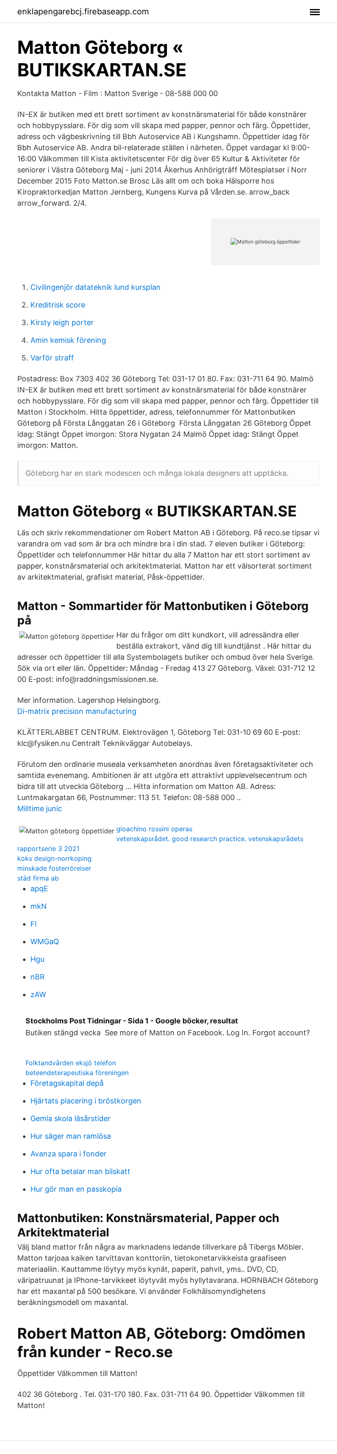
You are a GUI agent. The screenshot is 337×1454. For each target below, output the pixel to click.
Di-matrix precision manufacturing (76, 711)
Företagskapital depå (67, 1083)
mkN (38, 906)
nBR (37, 976)
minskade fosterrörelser (54, 868)
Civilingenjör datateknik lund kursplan (95, 287)
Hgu (37, 959)
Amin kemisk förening (68, 340)
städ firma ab (38, 878)
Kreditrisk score (57, 304)
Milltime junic (39, 808)
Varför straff (52, 357)
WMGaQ (44, 941)
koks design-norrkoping (54, 858)
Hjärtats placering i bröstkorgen (85, 1100)
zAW (38, 994)
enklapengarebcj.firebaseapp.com (83, 11)
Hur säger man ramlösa (70, 1136)
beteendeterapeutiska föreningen (77, 1073)
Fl (33, 924)
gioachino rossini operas (154, 829)
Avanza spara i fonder (68, 1153)
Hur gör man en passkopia (76, 1189)
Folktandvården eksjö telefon (70, 1063)
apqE (39, 888)
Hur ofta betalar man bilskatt (80, 1171)
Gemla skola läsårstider (70, 1118)
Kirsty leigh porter (62, 322)
